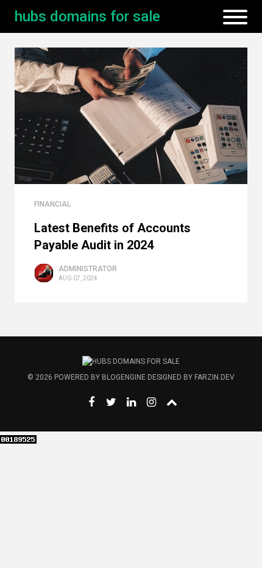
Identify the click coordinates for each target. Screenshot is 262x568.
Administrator (87, 268)
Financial (52, 204)
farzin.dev (214, 377)
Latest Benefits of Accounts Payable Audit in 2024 (112, 236)
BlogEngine (124, 377)
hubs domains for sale (87, 16)
